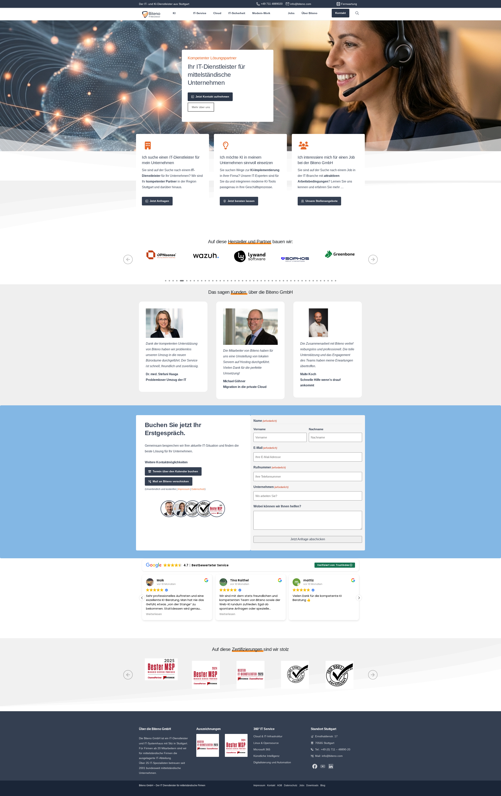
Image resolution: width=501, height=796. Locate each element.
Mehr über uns (201, 107)
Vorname (259, 433)
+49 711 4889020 (272, 3)
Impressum (184, 493)
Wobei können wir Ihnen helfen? (277, 510)
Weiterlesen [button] (154, 618)
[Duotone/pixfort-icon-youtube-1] (323, 770)
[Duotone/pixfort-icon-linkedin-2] (331, 770)
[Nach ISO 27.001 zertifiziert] (192, 512)
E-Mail (265, 451)
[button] (359, 601)
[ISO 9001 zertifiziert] (204, 512)
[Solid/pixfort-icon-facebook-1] (315, 770)
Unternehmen (270, 490)
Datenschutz (198, 493)
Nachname (316, 433)
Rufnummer (269, 471)
